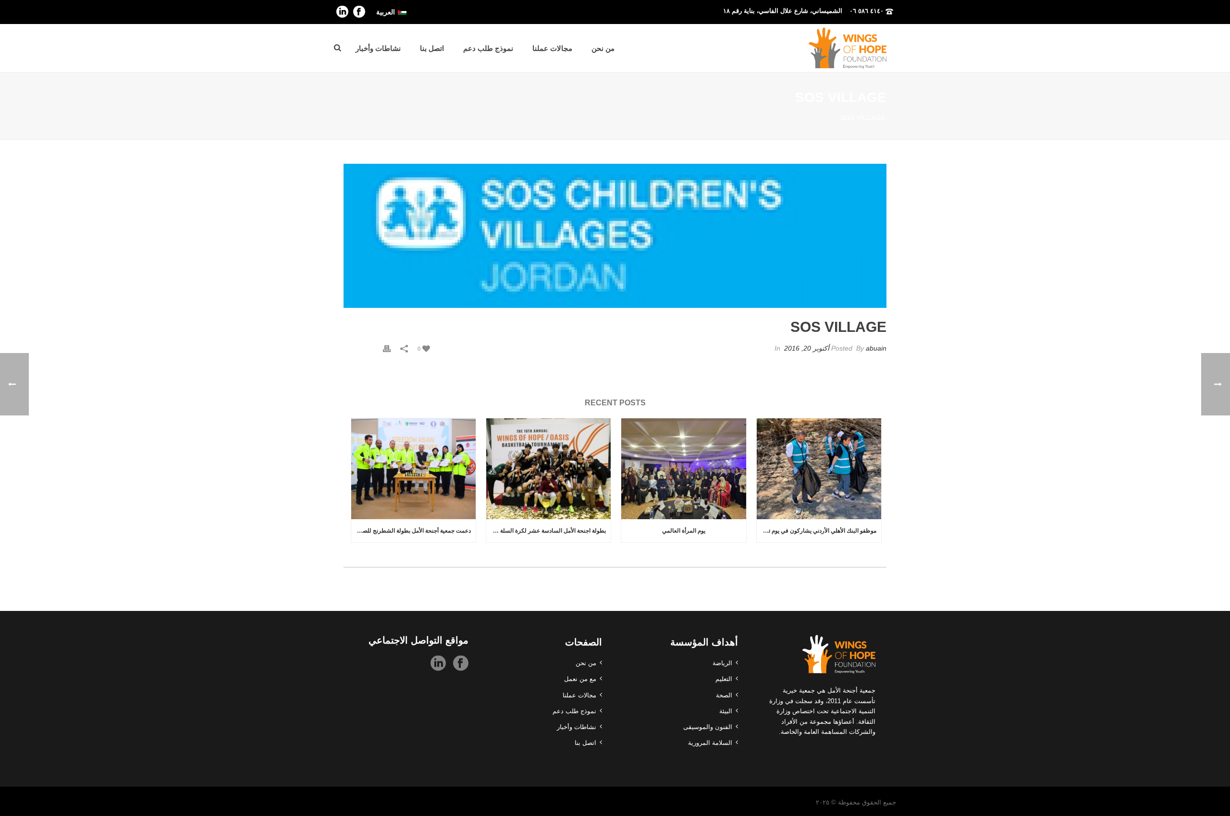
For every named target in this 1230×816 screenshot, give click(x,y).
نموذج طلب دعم (488, 48)
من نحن (603, 48)
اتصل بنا (432, 48)
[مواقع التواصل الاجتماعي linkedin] (438, 664)
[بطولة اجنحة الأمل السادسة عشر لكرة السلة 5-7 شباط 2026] (548, 468)
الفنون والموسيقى (707, 727)
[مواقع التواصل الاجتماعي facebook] (460, 664)
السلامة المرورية (710, 742)
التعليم (723, 678)
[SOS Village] (615, 236)
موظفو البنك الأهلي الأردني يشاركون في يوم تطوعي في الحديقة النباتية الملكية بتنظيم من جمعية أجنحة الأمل (816, 530)
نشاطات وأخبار (378, 48)
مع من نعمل (580, 678)
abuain (876, 348)
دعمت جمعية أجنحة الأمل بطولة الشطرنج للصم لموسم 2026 (411, 530)
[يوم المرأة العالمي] (683, 468)
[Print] (387, 348)
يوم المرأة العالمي (683, 530)
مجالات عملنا (552, 48)
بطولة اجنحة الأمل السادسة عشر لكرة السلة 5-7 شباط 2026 (546, 530)
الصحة (724, 695)
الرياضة (722, 663)
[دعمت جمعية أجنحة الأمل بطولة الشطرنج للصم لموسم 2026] (413, 468)
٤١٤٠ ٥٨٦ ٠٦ (866, 10)
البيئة (725, 711)
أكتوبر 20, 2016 (806, 348)
